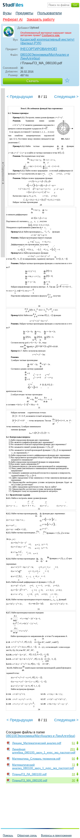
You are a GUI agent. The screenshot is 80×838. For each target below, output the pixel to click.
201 (72, 749)
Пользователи (49, 13)
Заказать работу (41, 19)
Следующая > (66, 97)
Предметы (24, 13)
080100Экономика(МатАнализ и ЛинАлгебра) (44, 56)
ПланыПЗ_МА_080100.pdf (29, 780)
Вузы (7, 13)
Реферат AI (13, 19)
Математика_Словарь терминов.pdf (36, 758)
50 (73, 758)
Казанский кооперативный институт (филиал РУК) (47, 41)
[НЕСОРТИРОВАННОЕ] (38, 49)
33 (73, 774)
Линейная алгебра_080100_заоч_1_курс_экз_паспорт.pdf (43, 751)
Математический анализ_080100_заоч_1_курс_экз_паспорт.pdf (43, 766)
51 (73, 743)
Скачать (32, 81)
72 (73, 764)
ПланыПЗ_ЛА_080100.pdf (29, 774)
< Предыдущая (20, 97)
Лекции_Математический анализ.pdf (36, 743)
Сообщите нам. (51, 35)
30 (73, 780)
